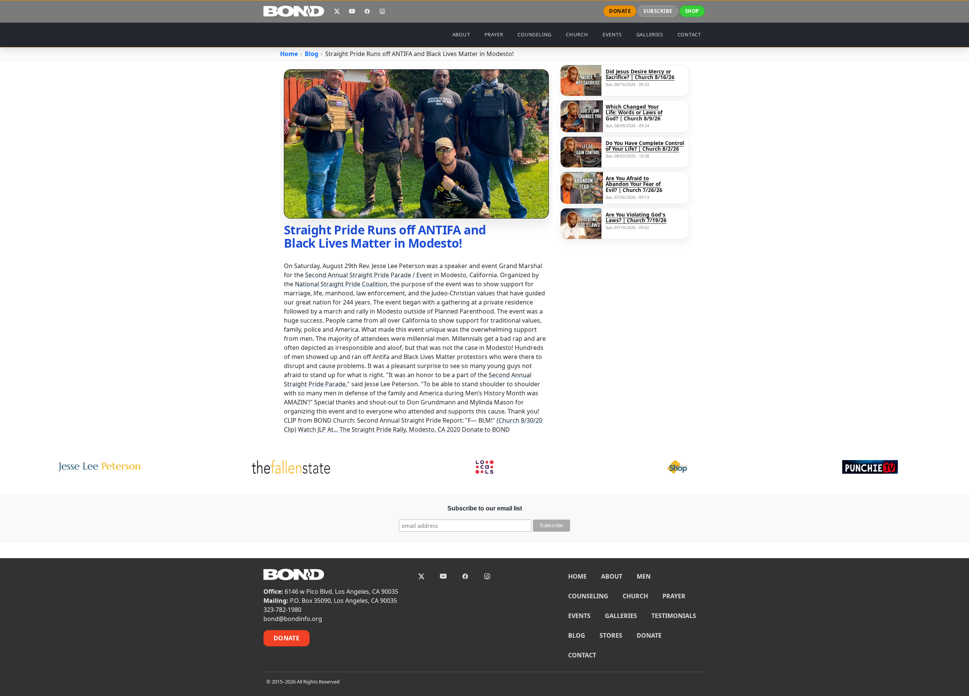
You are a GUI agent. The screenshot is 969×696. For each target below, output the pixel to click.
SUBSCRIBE (657, 11)
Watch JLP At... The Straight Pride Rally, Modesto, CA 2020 (379, 429)
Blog (311, 54)
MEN (644, 576)
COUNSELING (534, 34)
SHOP (692, 11)
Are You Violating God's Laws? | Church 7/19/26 (636, 218)
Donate (286, 638)
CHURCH (577, 34)
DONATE (620, 11)
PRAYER (493, 34)
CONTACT (689, 34)
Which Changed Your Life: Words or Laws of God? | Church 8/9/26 (634, 113)
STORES (611, 635)
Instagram (382, 11)
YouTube (352, 11)
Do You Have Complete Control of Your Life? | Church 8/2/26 (645, 146)
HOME (577, 576)
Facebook (367, 11)
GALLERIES (649, 34)
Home (289, 54)
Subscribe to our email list (484, 508)
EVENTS (612, 34)
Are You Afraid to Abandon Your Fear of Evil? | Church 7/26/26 (634, 185)
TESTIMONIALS (673, 616)
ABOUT (461, 34)
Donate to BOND (486, 429)
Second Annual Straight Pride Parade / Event (368, 275)
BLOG (576, 635)
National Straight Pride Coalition (341, 284)
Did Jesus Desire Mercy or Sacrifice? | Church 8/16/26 (640, 75)
